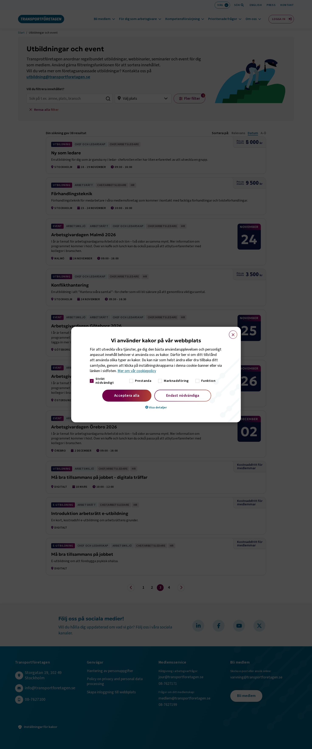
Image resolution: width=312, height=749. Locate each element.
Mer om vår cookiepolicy (137, 371)
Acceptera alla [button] (126, 395)
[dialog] (156, 374)
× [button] (230, 332)
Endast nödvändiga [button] (182, 395)
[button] (156, 407)
